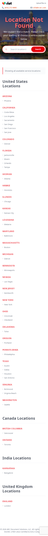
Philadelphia (9, 354)
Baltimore (8, 235)
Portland (7, 343)
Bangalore (8, 473)
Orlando (7, 163)
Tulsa (6, 331)
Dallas (6, 369)
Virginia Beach (10, 393)
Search (38, 49)
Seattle (7, 404)
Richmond (8, 389)
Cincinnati (8, 316)
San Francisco (10, 128)
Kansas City (9, 213)
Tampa (7, 167)
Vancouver (8, 433)
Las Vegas (8, 281)
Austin (7, 365)
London (7, 506)
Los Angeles (9, 116)
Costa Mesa (9, 112)
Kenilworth (8, 293)
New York (8, 304)
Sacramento (9, 120)
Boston (7, 247)
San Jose (7, 132)
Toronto (7, 444)
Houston (7, 373)
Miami (7, 159)
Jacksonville (9, 155)
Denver (7, 143)
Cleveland (8, 320)
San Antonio (9, 377)
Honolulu (8, 190)
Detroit (7, 258)
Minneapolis (9, 270)
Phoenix (7, 100)
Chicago (7, 201)
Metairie (7, 224)
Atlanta (7, 178)
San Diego (8, 124)
